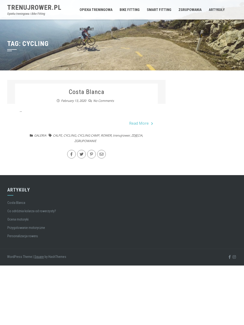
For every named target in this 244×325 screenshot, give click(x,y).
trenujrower (121, 135)
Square (39, 257)
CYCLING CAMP (88, 135)
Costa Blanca (86, 91)
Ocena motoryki (18, 219)
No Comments (103, 100)
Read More (139, 123)
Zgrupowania (190, 10)
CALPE (57, 135)
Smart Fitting (159, 10)
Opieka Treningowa (96, 10)
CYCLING (69, 135)
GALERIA (40, 135)
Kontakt (87, 29)
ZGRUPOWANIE (85, 141)
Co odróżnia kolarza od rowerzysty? (31, 211)
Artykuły (217, 10)
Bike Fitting (130, 10)
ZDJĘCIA (136, 135)
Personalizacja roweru (22, 236)
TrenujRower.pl (34, 7)
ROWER (106, 135)
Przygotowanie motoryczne (26, 228)
